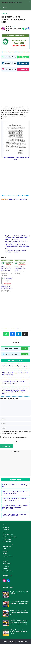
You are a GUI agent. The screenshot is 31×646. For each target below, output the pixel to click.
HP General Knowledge (9, 537)
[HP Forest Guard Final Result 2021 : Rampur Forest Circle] (7, 262)
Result (5, 13)
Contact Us (6, 527)
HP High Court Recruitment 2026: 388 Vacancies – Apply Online (14, 514)
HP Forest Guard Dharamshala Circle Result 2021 (20, 268)
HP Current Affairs (8, 534)
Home (4, 532)
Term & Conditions (8, 556)
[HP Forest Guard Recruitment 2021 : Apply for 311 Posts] (7, 280)
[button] (30, 2)
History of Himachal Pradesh (18, 199)
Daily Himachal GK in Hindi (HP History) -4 (17, 236)
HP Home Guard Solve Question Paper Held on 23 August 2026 (14, 492)
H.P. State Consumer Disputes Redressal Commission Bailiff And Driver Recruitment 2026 (17, 246)
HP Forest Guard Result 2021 (11, 328)
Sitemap (5, 551)
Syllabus (5, 553)
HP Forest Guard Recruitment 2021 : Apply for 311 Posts (6, 286)
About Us (5, 525)
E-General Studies (12, 2)
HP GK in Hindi (7, 539)
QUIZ (4, 549)
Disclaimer (6, 529)
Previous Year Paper (8, 544)
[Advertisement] (15, 89)
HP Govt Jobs (7, 541)
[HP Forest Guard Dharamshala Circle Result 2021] (20, 262)
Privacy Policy (7, 546)
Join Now (24, 57)
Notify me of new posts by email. (10, 441)
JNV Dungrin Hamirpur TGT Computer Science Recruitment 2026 (14, 499)
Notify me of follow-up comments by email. (14, 437)
